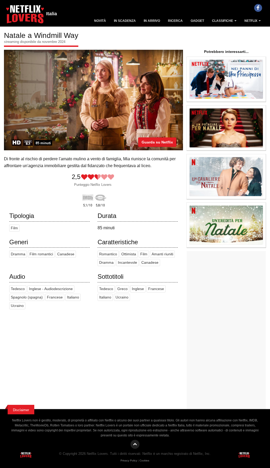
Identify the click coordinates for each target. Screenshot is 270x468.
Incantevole (127, 263)
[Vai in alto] (135, 444)
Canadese (65, 254)
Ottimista (128, 254)
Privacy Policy (128, 460)
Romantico (108, 254)
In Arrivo (152, 21)
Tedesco (18, 289)
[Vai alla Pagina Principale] (25, 15)
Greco (122, 289)
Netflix (251, 21)
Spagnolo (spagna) (27, 297)
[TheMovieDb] (100, 196)
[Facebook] (258, 8)
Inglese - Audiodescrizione (51, 289)
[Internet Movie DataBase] (87, 196)
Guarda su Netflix (157, 142)
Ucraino (17, 306)
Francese (55, 297)
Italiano (73, 297)
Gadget (197, 21)
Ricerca (175, 21)
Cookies (144, 460)
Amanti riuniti (162, 254)
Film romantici (41, 254)
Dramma (18, 254)
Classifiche (223, 21)
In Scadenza (125, 21)
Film (14, 228)
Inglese (138, 289)
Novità (100, 21)
